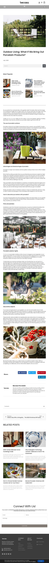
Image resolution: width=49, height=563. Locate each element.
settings (34, 561)
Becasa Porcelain (11, 118)
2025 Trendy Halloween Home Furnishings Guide (16, 82)
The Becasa (6, 254)
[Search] (44, 65)
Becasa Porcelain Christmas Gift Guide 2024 (39, 93)
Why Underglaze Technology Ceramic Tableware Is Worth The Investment (39, 83)
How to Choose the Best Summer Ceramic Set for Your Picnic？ (17, 93)
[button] (24, 6)
